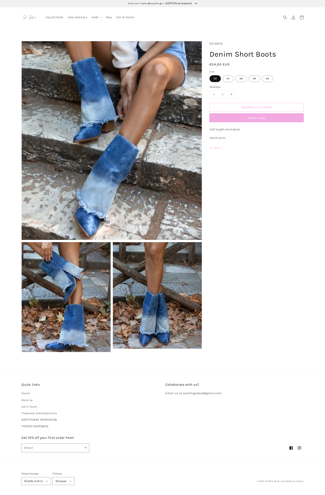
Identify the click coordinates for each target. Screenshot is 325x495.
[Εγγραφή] (85, 448)
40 (267, 78)
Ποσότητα (215, 87)
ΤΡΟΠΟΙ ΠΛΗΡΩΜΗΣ (35, 426)
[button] (285, 17)
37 (228, 78)
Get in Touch (29, 406)
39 (254, 78)
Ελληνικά (61, 481)
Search (25, 393)
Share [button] (217, 147)
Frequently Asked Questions (39, 413)
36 (215, 78)
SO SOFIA (269, 481)
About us (27, 400)
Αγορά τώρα (256, 118)
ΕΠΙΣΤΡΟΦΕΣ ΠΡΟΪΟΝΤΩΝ (39, 419)
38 (241, 78)
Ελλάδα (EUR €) (33, 481)
